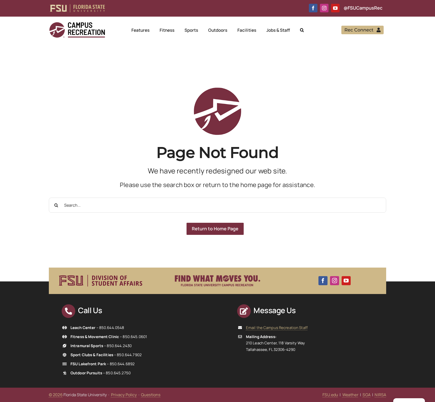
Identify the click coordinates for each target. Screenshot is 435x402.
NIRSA (380, 394)
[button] (302, 30)
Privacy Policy (124, 394)
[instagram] (324, 8)
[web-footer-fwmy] (217, 272)
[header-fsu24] (77, 6)
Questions (150, 394)
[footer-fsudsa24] (100, 272)
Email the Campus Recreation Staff (277, 327)
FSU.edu (330, 394)
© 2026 (56, 394)
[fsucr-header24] (77, 23)
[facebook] (313, 8)
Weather (350, 394)
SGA (366, 394)
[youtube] (335, 8)
